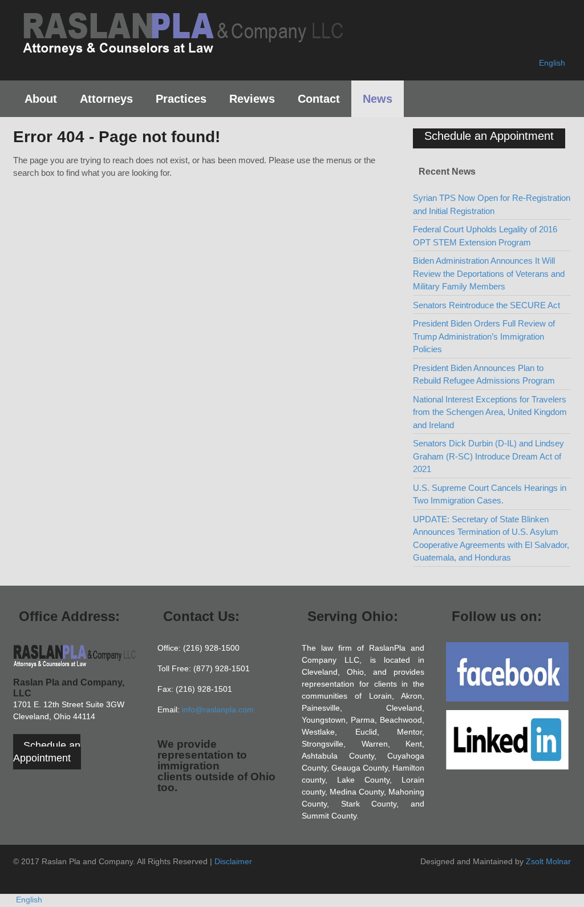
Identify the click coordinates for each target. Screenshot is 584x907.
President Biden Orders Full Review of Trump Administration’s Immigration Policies (484, 336)
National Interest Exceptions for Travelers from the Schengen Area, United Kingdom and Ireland (490, 412)
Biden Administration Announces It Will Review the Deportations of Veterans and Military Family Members (489, 273)
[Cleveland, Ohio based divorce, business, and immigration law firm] (182, 50)
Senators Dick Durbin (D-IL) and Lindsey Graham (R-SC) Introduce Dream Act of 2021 (488, 456)
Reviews (252, 98)
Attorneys (106, 98)
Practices (181, 98)
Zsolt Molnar (548, 861)
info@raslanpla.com (218, 709)
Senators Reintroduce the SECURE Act (486, 305)
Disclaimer (233, 861)
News (377, 98)
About (41, 98)
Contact (319, 98)
